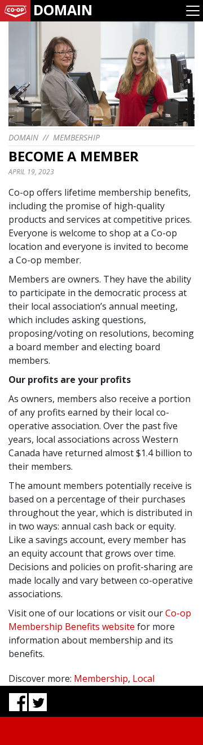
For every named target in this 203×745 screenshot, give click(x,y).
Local (144, 678)
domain (23, 137)
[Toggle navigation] (192, 10)
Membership (76, 137)
